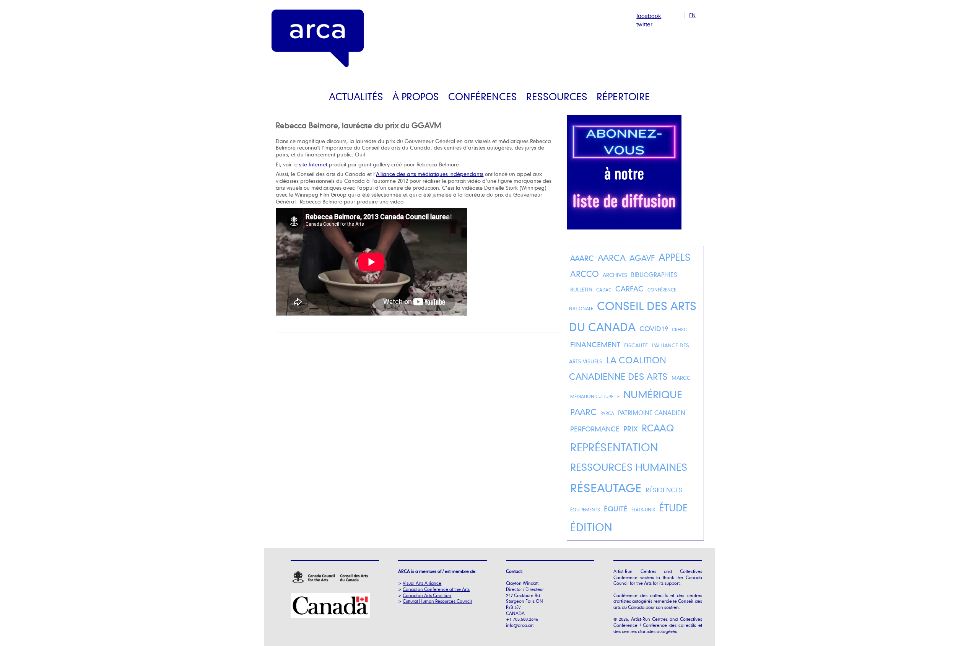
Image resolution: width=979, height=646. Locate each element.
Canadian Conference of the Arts (436, 589)
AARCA (612, 257)
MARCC (681, 378)
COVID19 (653, 328)
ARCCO (584, 274)
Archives (615, 275)
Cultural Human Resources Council (437, 601)
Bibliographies (654, 274)
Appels (675, 257)
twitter (644, 24)
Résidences (664, 490)
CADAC (603, 290)
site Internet (314, 164)
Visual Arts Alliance (422, 583)
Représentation (614, 447)
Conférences (482, 97)
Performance (595, 429)
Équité (616, 508)
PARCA (607, 413)
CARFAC (629, 288)
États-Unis (643, 510)
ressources (556, 97)
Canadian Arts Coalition (427, 595)
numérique (652, 394)
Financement (595, 344)
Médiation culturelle (595, 396)
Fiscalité (636, 345)
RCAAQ (658, 428)
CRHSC (679, 329)
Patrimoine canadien (651, 413)
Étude (673, 508)
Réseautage (606, 487)
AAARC (582, 258)
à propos (415, 97)
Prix (630, 428)
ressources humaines (628, 467)
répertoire (623, 97)
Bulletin (581, 289)
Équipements (585, 510)
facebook (648, 16)
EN (692, 15)
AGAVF (642, 258)
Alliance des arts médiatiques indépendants (429, 174)
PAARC (583, 412)
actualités (356, 97)
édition (591, 527)
